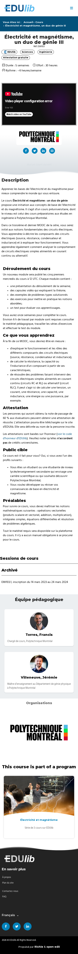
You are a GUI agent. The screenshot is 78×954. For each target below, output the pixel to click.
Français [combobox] (8, 915)
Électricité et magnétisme (39, 820)
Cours (39, 22)
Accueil (28, 22)
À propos (6, 877)
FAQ (4, 896)
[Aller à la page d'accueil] (34, 8)
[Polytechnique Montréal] (39, 732)
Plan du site (8, 883)
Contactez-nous (10, 891)
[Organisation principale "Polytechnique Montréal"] (39, 136)
